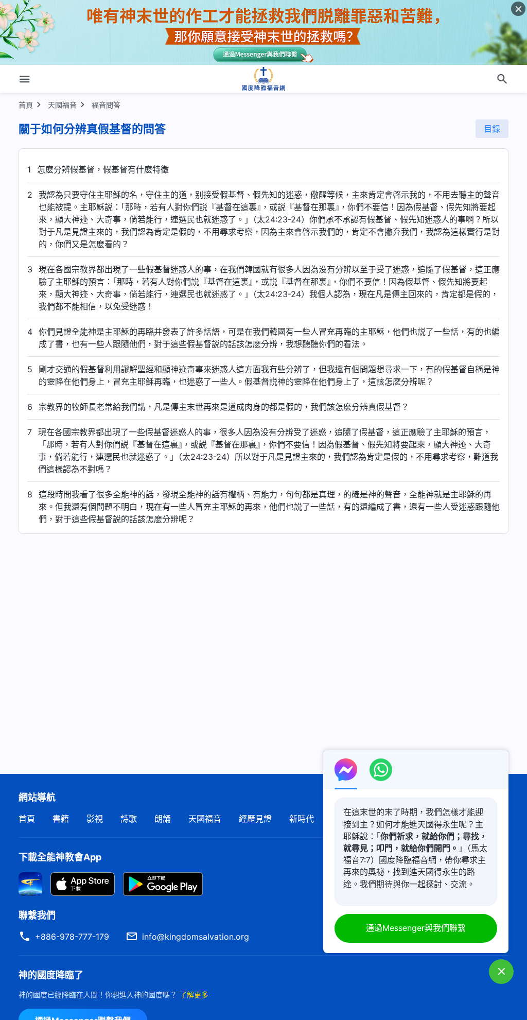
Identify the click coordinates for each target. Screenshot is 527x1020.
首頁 (26, 104)
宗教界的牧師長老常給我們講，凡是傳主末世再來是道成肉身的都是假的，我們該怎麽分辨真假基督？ (224, 407)
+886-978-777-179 (72, 936)
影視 (94, 819)
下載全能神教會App (60, 857)
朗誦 (162, 819)
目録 (492, 129)
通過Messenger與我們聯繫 (416, 928)
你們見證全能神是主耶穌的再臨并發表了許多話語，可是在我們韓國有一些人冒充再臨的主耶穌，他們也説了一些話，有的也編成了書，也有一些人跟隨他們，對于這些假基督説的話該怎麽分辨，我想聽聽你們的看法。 (269, 337)
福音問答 (106, 104)
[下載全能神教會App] (30, 883)
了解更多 (194, 994)
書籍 (60, 819)
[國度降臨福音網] (263, 79)
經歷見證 (255, 819)
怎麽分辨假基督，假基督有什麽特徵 (103, 169)
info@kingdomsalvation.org (195, 936)
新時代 (301, 819)
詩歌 (128, 819)
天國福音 (62, 104)
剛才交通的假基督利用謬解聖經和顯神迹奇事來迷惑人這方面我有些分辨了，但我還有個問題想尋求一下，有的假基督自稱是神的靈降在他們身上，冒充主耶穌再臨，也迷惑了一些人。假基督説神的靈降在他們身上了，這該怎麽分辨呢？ (269, 375)
